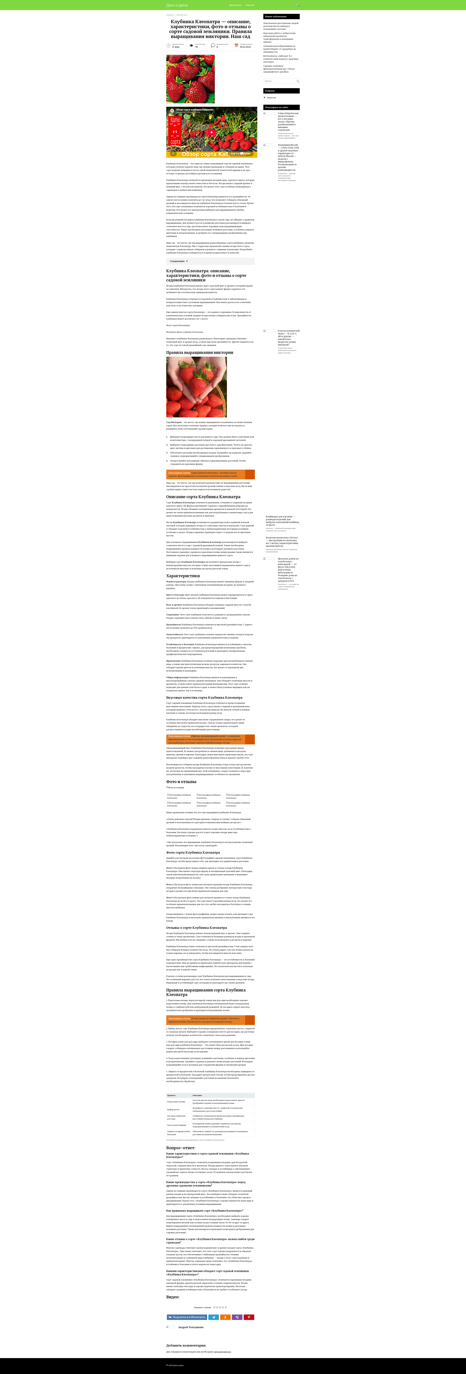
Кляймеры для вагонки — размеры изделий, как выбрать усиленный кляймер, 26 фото (282, 520)
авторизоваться (222, 1352)
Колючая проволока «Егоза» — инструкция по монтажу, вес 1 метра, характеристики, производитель (282, 541)
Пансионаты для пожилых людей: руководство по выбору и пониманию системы (281, 26)
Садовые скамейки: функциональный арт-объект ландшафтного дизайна (279, 69)
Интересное (235, 5)
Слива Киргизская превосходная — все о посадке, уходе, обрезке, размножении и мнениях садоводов (288, 121)
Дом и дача (177, 5)
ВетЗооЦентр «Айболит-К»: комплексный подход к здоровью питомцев (280, 59)
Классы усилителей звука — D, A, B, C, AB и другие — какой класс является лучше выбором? (289, 337)
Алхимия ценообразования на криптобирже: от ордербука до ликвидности (279, 49)
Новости (249, 5)
